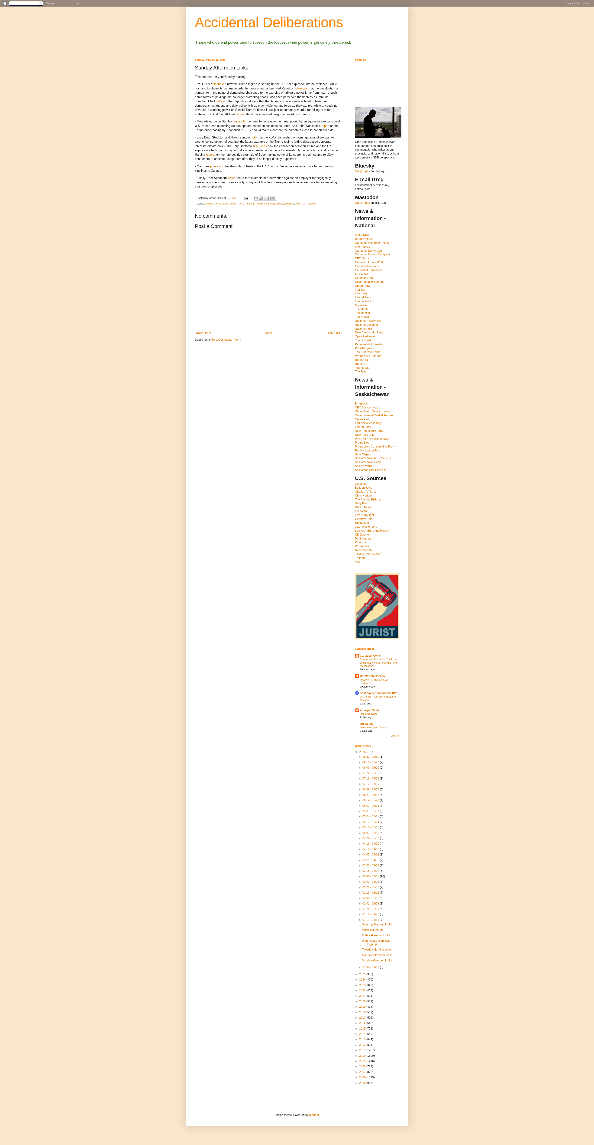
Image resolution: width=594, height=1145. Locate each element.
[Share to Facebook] (269, 198)
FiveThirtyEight (364, 515)
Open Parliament (365, 336)
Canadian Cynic (370, 655)
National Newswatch (368, 320)
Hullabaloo (362, 522)
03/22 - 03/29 (371, 865)
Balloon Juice (363, 487)
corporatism (221, 203)
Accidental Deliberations (269, 22)
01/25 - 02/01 (371, 909)
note (254, 137)
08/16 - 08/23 (371, 762)
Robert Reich (363, 550)
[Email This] (256, 198)
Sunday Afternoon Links (377, 960)
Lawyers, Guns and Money (372, 530)
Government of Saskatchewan (374, 415)
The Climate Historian (368, 499)
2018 (362, 1012)
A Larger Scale (370, 710)
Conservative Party (367, 266)
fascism (250, 203)
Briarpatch (361, 403)
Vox (357, 561)
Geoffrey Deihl (364, 519)
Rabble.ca (361, 360)
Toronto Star (362, 367)
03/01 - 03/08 (371, 881)
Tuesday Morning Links (376, 949)
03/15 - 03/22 (371, 870)
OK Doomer (362, 534)
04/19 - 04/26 (371, 843)
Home (269, 333)
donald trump (237, 203)
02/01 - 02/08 (371, 903)
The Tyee (361, 371)
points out (216, 166)
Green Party (362, 285)
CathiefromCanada (372, 676)
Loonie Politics (364, 301)
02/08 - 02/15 (371, 898)
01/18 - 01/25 (371, 914)
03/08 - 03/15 (371, 876)
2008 (362, 1066)
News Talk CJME (365, 435)
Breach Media (364, 238)
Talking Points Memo (368, 554)
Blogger (314, 1115)
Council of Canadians (368, 270)
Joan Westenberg (366, 526)
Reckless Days (368, 713)
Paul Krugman (364, 538)
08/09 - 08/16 (371, 767)
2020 (362, 1001)
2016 (362, 1023)
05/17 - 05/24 (371, 822)
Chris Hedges (363, 495)
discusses (219, 84)
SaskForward (363, 466)
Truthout (360, 558)
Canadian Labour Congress (372, 254)
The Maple (361, 309)
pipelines (289, 203)
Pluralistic (361, 542)
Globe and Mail (364, 278)
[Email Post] (246, 198)
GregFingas (362, 171)
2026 (362, 752)
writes (241, 114)
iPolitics (360, 289)
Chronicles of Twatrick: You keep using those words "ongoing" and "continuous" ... (378, 663)
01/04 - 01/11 (371, 967)
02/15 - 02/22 (371, 892)
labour (279, 203)
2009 (362, 1061)
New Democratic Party (369, 332)
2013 (362, 1039)
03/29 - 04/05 (371, 860)
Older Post (333, 333)
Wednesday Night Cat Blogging (376, 942)
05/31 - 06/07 (371, 811)
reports (210, 154)
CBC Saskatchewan (367, 407)
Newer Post (203, 333)
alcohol (209, 203)
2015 (362, 1028)
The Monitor (362, 313)
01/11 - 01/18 (371, 919)
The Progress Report (368, 352)
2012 (362, 1044)
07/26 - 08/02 (371, 773)
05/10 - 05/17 (371, 827)
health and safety (265, 203)
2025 (362, 974)
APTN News (362, 235)
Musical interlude (373, 930)
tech (298, 203)
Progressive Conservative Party (375, 446)
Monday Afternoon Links (377, 955)
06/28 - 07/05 (371, 789)
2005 (362, 1083)
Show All (395, 736)
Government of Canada (369, 281)
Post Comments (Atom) (226, 339)
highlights (239, 121)
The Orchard (363, 340)
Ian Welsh (366, 724)
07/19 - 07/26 (371, 778)
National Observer (366, 324)
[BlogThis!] (260, 198)
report (325, 126)
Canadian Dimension (368, 250)
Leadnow (361, 293)
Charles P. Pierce (366, 491)
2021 (362, 995)
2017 (362, 1017)
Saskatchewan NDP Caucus (373, 458)
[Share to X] (264, 198)
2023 (362, 985)
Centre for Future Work (369, 262)
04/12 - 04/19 (371, 849)
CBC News (362, 258)
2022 (362, 990)
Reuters (360, 363)
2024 (362, 979)
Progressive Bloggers (368, 356)
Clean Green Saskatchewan (373, 411)
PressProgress (364, 348)
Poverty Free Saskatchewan (372, 439)
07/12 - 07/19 (371, 784)
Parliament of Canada (369, 344)
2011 (362, 1050)
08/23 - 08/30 (371, 756)
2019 (362, 1006)
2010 (362, 1055)
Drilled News (363, 507)
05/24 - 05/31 (371, 816)
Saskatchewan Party (368, 462)
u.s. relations (309, 203)
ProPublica (362, 546)
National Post (363, 328)
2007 (362, 1072)
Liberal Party (363, 297)
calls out (221, 101)
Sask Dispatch (364, 454)
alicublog (361, 483)
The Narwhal (363, 317)
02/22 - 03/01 (371, 887)
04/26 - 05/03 (371, 838)
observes (301, 88)
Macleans (361, 305)
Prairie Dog (362, 442)
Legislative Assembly (368, 423)
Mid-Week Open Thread (373, 727)
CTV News (361, 274)
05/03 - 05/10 (371, 833)
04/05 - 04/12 (371, 854)
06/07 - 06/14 (371, 805)
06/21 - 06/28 (371, 794)
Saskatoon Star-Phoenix (370, 470)
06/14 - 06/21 (371, 800)
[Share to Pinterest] (273, 198)
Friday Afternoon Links (376, 935)
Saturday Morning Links (377, 924)
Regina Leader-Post (368, 450)
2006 (362, 1077)
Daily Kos (361, 503)
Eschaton (361, 511)
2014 (362, 1034)
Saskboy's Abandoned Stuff (378, 693)
